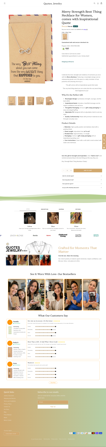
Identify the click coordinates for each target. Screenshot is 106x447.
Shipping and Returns (10, 398)
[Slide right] (56, 101)
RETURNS (78, 209)
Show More (53, 382)
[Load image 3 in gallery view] (31, 101)
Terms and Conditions (10, 401)
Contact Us (7, 406)
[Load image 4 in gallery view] (40, 101)
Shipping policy (71, 439)
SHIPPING (61, 209)
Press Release (7, 414)
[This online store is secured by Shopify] (66, 49)
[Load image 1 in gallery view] (12, 101)
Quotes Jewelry (38, 439)
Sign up (52, 406)
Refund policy (47, 439)
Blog (5, 412)
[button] (4, 3)
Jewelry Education (9, 395)
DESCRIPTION (44, 209)
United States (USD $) (11, 433)
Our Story (6, 409)
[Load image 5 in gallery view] (49, 101)
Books (5, 417)
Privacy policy (54, 439)
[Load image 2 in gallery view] (21, 101)
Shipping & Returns (68, 61)
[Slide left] (5, 101)
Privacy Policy (8, 404)
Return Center (7, 420)
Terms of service (62, 439)
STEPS (28, 209)
